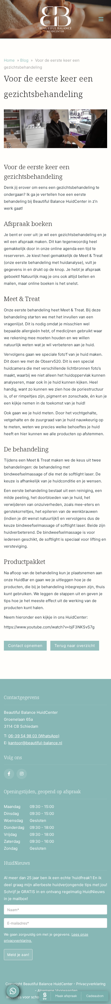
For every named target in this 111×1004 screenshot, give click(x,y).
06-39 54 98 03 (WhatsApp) (33, 735)
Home (9, 60)
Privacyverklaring (91, 984)
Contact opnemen (25, 645)
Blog (24, 60)
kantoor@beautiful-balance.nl (35, 742)
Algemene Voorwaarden (57, 990)
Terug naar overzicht (74, 645)
